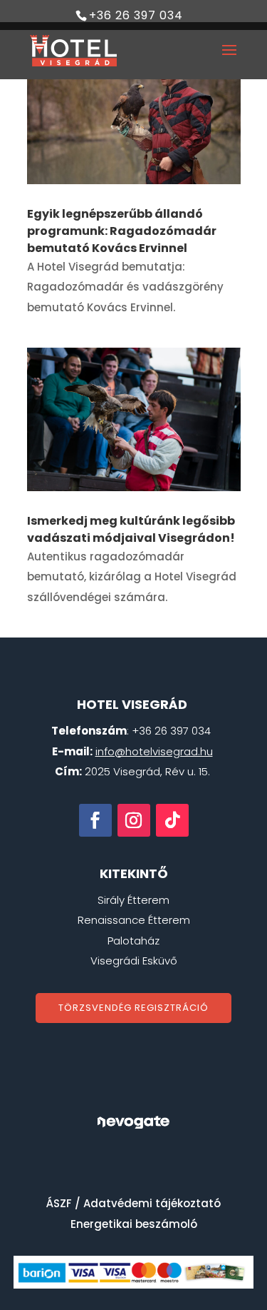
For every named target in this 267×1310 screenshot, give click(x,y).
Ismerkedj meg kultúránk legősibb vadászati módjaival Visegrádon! (131, 529)
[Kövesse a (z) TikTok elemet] (172, 820)
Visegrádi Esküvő (133, 960)
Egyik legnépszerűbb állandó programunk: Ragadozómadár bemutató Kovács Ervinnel (121, 231)
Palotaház (133, 940)
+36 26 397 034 (136, 15)
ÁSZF (59, 1203)
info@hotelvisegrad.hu (154, 751)
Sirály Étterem (133, 899)
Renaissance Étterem (134, 919)
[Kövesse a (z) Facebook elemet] (95, 820)
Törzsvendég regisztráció (133, 1007)
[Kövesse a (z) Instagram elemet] (133, 820)
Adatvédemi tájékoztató (152, 1203)
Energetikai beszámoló (133, 1223)
